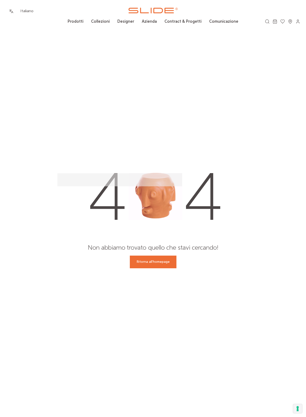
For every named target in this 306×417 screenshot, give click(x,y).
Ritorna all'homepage (153, 261)
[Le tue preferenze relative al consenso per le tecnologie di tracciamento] (297, 408)
